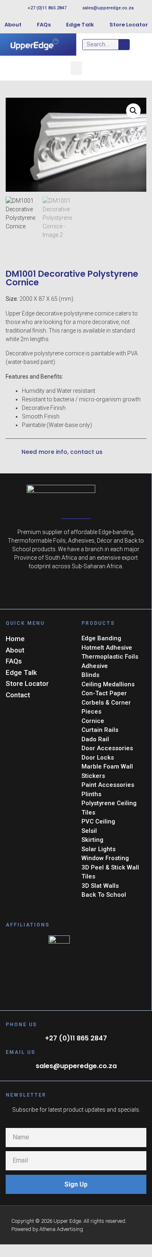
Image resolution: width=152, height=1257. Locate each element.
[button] (76, 68)
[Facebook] (75, 591)
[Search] (123, 44)
